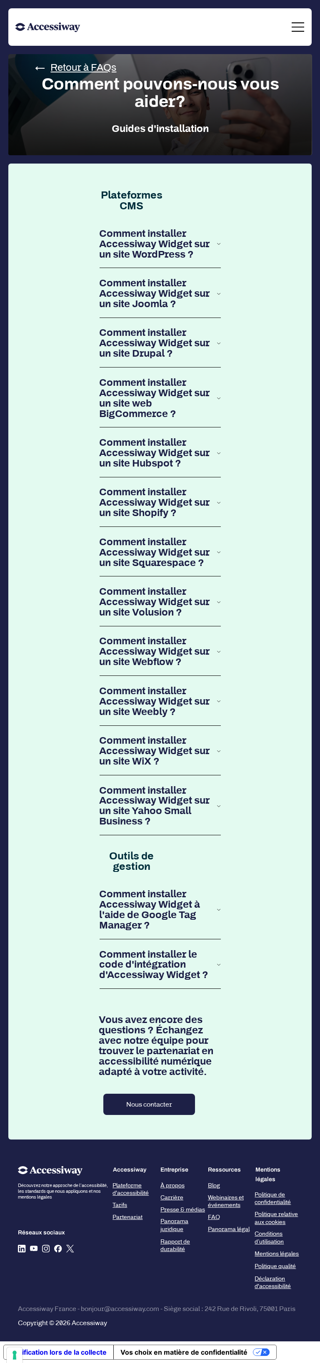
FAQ (214, 1217)
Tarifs (119, 1205)
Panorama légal (229, 1229)
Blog (214, 1185)
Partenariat (127, 1217)
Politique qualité (275, 1266)
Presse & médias (182, 1210)
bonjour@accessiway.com (120, 1308)
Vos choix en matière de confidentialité (184, 1352)
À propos (172, 1185)
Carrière (171, 1197)
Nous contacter (149, 1104)
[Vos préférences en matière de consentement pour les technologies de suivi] (14, 1355)
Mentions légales (277, 1254)
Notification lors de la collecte (58, 1352)
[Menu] (298, 27)
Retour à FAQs (83, 67)
